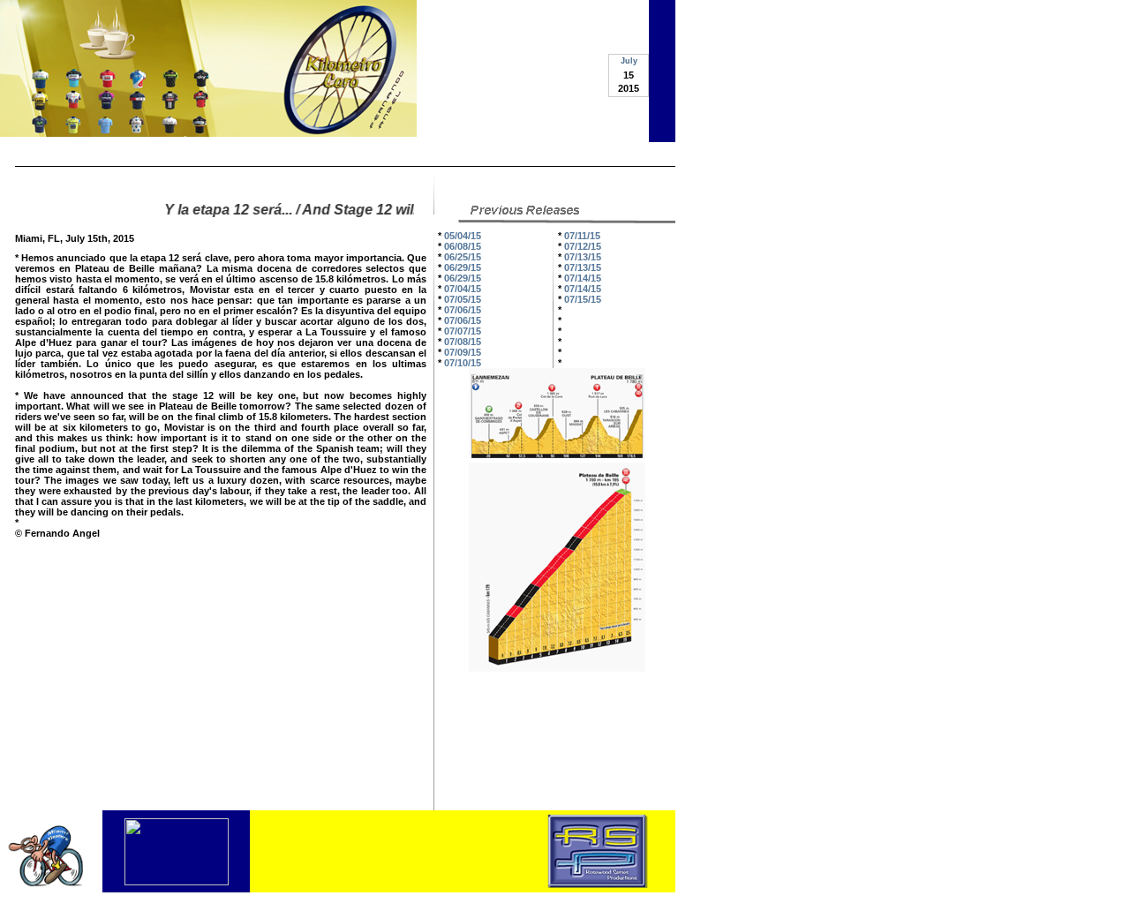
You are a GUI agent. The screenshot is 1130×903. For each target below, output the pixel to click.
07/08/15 (462, 341)
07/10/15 (462, 362)
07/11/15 (582, 235)
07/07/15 (462, 331)
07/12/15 (582, 246)
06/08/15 (462, 246)
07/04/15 (462, 288)
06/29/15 (462, 267)
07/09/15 (462, 352)
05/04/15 (462, 235)
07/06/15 (462, 310)
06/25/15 (462, 257)
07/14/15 (582, 278)
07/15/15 (582, 299)
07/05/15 (462, 299)
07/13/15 (582, 257)
